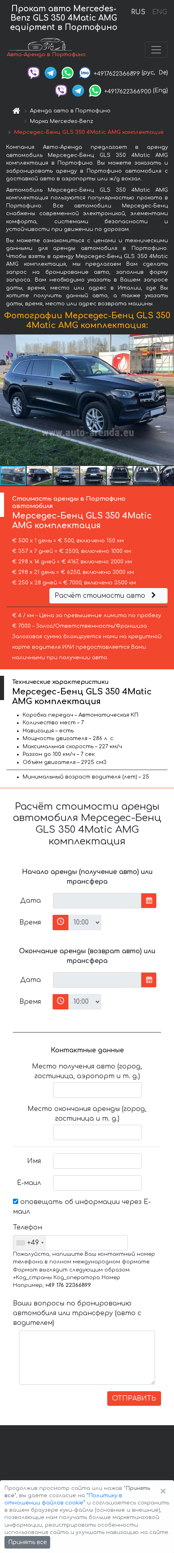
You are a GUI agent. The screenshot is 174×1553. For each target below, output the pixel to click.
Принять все (27, 1542)
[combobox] (29, 1243)
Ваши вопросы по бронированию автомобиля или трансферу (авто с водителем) (77, 1313)
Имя (34, 1161)
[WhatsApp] (67, 73)
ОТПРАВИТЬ (134, 1398)
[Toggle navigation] (156, 50)
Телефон (27, 1227)
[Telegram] (50, 73)
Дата (30, 900)
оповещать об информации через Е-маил (82, 1206)
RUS (138, 12)
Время (30, 922)
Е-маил (29, 1183)
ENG (159, 12)
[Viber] (33, 73)
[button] (40, 475)
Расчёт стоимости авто (101, 595)
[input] (97, 900)
